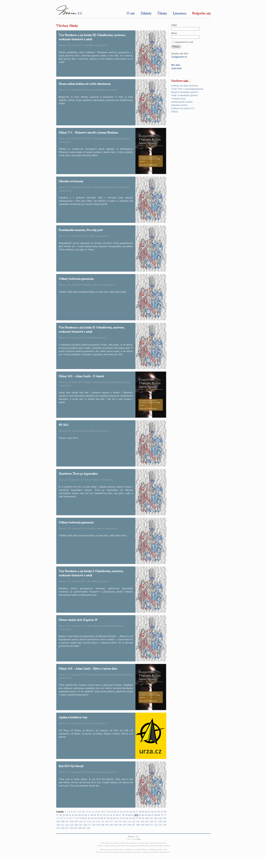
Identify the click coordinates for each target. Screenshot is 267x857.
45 (82, 815)
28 (140, 811)
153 (160, 824)
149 (142, 824)
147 (133, 824)
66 (149, 815)
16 (102, 811)
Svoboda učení (178, 98)
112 (89, 821)
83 (92, 818)
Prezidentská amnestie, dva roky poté (81, 230)
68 (156, 815)
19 (111, 811)
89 (111, 818)
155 (58, 828)
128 (160, 821)
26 (133, 811)
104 (164, 818)
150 (146, 824)
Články (162, 13)
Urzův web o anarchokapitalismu (187, 88)
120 (124, 821)
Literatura (179, 13)
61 (132, 815)
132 (67, 824)
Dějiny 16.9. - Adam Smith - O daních (81, 376)
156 (62, 828)
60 (129, 815)
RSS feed (175, 65)
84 (95, 818)
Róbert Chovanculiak (94, 89)
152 (155, 824)
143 (116, 824)
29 (143, 811)
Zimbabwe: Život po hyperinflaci (78, 473)
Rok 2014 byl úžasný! (71, 766)
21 (118, 811)
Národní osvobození (71, 181)
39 (64, 815)
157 (67, 828)
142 (111, 824)
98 (140, 818)
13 (92, 811)
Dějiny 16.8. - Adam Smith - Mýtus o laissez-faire (88, 668)
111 (85, 821)
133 (71, 824)
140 (102, 824)
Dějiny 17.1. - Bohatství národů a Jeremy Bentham (88, 132)
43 (76, 815)
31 (149, 811)
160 (80, 828)
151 (151, 824)
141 (107, 824)
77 (73, 818)
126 (151, 821)
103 (160, 818)
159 (75, 828)
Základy (146, 13)
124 (142, 821)
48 (92, 815)
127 (155, 821)
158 (71, 828)
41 (70, 815)
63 (140, 815)
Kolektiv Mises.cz (120, 187)
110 (80, 821)
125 (146, 821)
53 (107, 815)
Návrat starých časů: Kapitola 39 (78, 620)
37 (57, 815)
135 (80, 824)
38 (60, 815)
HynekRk (88, 45)
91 (118, 818)
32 (152, 811)
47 (89, 815)
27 (137, 811)
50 (98, 815)
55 (114, 815)
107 (67, 821)
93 (124, 818)
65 (146, 815)
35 (162, 811)
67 (152, 815)
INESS (174, 111)
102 (155, 818)
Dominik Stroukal (120, 138)
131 (62, 824)
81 (86, 818)
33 (155, 811)
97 (137, 818)
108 (71, 821)
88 (108, 818)
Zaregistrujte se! (179, 56)
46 (85, 815)
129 (164, 821)
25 (130, 811)
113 (93, 821)
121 (129, 821)
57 (120, 815)
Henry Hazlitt (93, 625)
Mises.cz (131, 836)
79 (79, 818)
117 (111, 821)
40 (67, 815)
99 (143, 818)
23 (124, 811)
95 (130, 818)
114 (98, 821)
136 (85, 824)
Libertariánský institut (182, 101)
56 (117, 815)
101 (151, 818)
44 (79, 815)
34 (159, 811)
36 (165, 811)
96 (133, 818)
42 (73, 815)
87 (105, 818)
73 (60, 818)
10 (105, 723)
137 (89, 824)
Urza (89, 723)
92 (121, 818)
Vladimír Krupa (115, 625)
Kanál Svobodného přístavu (184, 92)
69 (159, 815)
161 (84, 828)
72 (57, 818)
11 (86, 811)
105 (58, 821)
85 (98, 818)
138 (93, 824)
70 (162, 815)
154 (164, 824)
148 (138, 824)
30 (146, 811)
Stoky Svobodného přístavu (184, 95)
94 (127, 818)
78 (76, 818)
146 (129, 824)
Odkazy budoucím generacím (76, 278)
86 (102, 818)
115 (102, 821)
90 (114, 818)
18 (108, 811)
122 (133, 821)
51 (101, 815)
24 (127, 811)
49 (95, 815)
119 (120, 821)
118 (116, 821)
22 (121, 811)
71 (165, 815)
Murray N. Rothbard (94, 138)
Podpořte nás (201, 13)
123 (138, 821)
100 (147, 818)
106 (62, 821)
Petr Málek (89, 236)
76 (70, 818)
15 (99, 811)
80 (83, 818)
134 (76, 824)
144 (120, 824)
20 (115, 811)
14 (96, 811)
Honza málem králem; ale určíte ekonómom (85, 83)
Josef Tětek (89, 431)
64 (143, 815)
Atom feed (176, 68)
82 (89, 818)
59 (126, 815)
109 (76, 821)
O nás (131, 13)
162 (88, 828)
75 (67, 818)
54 (110, 815)
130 (58, 824)
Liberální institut (179, 105)
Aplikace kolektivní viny (73, 717)
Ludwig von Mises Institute (184, 85)
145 (124, 824)
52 (104, 815)
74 (64, 818)
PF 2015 (63, 425)
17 (105, 811)
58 (123, 815)
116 (107, 821)
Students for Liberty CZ (183, 108)
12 (89, 811)
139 (98, 824)
